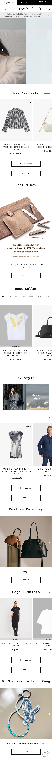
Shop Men (26, 173)
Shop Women (26, 164)
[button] (3, 50)
